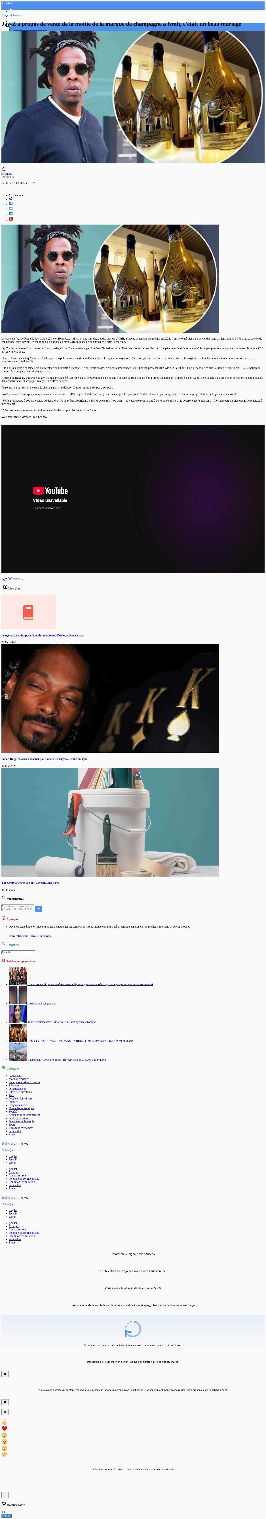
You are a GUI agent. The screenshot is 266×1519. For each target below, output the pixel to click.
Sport (12, 1124)
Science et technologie (21, 1121)
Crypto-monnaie (18, 1105)
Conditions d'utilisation (22, 1181)
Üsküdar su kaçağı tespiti (42, 1003)
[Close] (5, 1374)
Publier (6, 1515)
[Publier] (38, 909)
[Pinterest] (137, 219)
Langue (9, 1150)
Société (13, 1111)
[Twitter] (137, 208)
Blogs (12, 1188)
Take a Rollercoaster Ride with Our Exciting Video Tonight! (62, 1021)
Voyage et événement (21, 1127)
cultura (10, 176)
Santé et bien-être (18, 1118)
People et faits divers (20, 1098)
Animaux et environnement (24, 1114)
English (13, 1156)
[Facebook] (137, 203)
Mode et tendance (19, 1078)
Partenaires (15, 1185)
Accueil (13, 1168)
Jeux (11, 1095)
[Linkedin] (137, 214)
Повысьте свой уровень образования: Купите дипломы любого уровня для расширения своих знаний (90, 984)
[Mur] (137, 199)
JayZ (4, 579)
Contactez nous (17, 1175)
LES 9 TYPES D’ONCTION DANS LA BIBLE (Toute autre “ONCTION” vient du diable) (81, 1040)
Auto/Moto (15, 1075)
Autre (12, 1134)
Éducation (14, 1085)
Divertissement (17, 1088)
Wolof (12, 1162)
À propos (14, 1172)
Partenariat (15, 1131)
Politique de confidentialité (24, 1178)
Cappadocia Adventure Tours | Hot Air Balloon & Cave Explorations (67, 1059)
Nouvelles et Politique (21, 1108)
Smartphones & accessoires (24, 1082)
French (13, 1159)
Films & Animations (20, 1091)
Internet (13, 1101)
